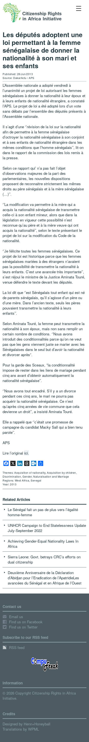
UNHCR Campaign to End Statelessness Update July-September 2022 (47, 528)
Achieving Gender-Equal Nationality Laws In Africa (43, 543)
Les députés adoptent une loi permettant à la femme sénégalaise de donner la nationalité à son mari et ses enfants (43, 50)
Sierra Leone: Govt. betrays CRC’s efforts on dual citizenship (44, 559)
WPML (33, 729)
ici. (26, 453)
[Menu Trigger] (78, 8)
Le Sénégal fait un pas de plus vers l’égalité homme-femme (43, 512)
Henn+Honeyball (37, 723)
